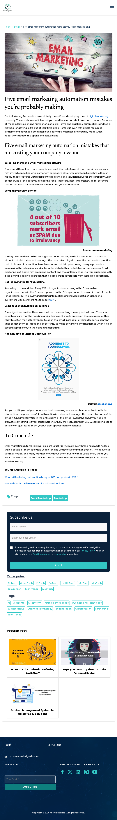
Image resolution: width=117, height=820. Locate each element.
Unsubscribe (59, 554)
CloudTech (26, 583)
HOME (8, 745)
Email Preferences (41, 554)
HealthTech (67, 583)
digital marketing (98, 116)
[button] (112, 7)
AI (9, 602)
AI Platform (34, 602)
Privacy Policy (88, 550)
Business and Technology (87, 602)
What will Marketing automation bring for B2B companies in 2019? (41, 477)
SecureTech (14, 588)
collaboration (64, 608)
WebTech (47, 588)
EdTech (40, 583)
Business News (16, 608)
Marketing (60, 498)
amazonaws (104, 404)
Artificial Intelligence (57, 602)
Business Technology (40, 608)
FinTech (52, 583)
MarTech (97, 583)
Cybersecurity (83, 608)
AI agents (18, 602)
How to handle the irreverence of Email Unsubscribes (34, 483)
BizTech (12, 583)
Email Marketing (41, 498)
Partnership (102, 608)
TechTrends (31, 588)
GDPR (52, 299)
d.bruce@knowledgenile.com (23, 756)
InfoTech (83, 583)
